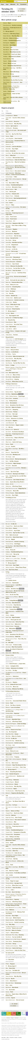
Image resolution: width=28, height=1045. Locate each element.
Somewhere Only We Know (14, 65)
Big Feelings (12, 326)
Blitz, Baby (12, 924)
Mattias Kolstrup (13, 396)
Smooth (24, 939)
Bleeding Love (16, 454)
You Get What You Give (17, 80)
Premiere (20, 394)
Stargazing (15, 409)
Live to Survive (12, 200)
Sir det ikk (12, 151)
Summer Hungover (14, 774)
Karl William (8, 354)
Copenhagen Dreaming (18, 848)
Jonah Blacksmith (10, 423)
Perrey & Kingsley (10, 493)
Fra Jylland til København (16, 649)
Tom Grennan (9, 479)
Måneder (12, 4)
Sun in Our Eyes (16, 892)
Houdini (13, 446)
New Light (15, 414)
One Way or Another (15, 705)
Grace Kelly (12, 968)
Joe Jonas (8, 647)
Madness (11, 909)
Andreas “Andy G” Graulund (12, 1017)
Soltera (12, 615)
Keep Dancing (17, 605)
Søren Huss (17, 807)
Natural (17, 782)
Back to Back (9, 398)
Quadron (8, 347)
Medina (7, 151)
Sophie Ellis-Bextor (10, 611)
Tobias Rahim (9, 221)
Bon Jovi (8, 524)
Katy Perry (8, 193)
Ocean (11, 202)
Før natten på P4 (10, 952)
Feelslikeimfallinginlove (15, 40)
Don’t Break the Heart (18, 479)
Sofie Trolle (8, 617)
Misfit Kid (17, 636)
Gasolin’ (7, 619)
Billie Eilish (5, 38)
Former (16, 306)
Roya (20, 907)
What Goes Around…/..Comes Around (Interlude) (15, 173)
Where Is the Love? (17, 928)
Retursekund (16, 257)
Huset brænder (18, 138)
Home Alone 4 (13, 980)
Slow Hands (15, 987)
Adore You (15, 850)
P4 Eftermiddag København (13, 691)
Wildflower (13, 289)
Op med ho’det (14, 238)
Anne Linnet (8, 972)
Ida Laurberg (14, 101)
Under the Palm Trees (20, 160)
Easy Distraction (16, 602)
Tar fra (14, 354)
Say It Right (16, 565)
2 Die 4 (12, 889)
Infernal (7, 266)
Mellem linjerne (17, 918)
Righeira (8, 811)
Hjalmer (7, 666)
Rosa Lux (8, 165)
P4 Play (7, 572)
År (18, 4)
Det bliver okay (15, 588)
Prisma (16, 596)
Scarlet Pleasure (7, 93)
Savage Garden (9, 873)
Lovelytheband (9, 115)
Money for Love (12, 63)
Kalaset (5, 63)
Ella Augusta (6, 42)
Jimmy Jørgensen (14, 82)
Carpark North (9, 832)
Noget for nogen (14, 881)
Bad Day (15, 858)
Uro (6, 427)
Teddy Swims (9, 334)
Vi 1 (14, 221)
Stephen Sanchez (10, 920)
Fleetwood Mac (9, 834)
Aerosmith (8, 225)
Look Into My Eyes (16, 146)
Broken (15, 115)
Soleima (7, 729)
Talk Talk (8, 738)
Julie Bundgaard (19, 339)
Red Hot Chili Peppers (11, 723)
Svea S (9, 76)
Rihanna (8, 707)
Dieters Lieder (9, 554)
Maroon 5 (8, 205)
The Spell (14, 360)
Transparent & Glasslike (20, 832)
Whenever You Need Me (16, 266)
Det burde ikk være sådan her (17, 280)
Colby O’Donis (19, 678)
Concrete (17, 626)
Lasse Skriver (9, 328)
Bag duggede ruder (14, 315)
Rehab (16, 784)
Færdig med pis (13, 400)
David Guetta (9, 753)
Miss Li (7, 155)
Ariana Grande (9, 591)
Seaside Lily (14, 295)
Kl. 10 (11, 484)
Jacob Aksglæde (9, 138)
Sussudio (14, 465)
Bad (16, 189)
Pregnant (12, 963)
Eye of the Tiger (15, 471)
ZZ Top (7, 684)
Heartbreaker (15, 582)
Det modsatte (13, 403)
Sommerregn (18, 983)
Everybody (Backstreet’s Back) (13, 839)
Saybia (4, 91)
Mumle (4, 76)
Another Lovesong (17, 25)
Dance (12, 313)
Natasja (7, 238)
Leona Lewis (9, 454)
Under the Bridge (21, 723)
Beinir (7, 461)
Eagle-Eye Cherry (10, 817)
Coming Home (13, 609)
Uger (7, 4)
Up (16, 423)
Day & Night (13, 45)
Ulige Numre (9, 676)
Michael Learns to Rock (11, 639)
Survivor (8, 471)
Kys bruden (12, 989)
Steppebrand (14, 244)
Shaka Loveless (9, 757)
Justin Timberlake (10, 173)
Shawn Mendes (7, 36)
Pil (3, 31)
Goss (7, 202)
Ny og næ (12, 549)
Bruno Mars (6, 68)
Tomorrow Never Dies (17, 282)
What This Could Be (17, 647)
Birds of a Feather (14, 38)
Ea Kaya (8, 210)
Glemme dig (18, 740)
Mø (6, 200)
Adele (7, 836)
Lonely (11, 875)
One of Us (16, 824)
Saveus (5, 23)
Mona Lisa (15, 686)
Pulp (7, 182)
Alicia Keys (8, 994)
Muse (7, 909)
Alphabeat (8, 360)
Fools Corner (11, 91)
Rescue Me (16, 490)
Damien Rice (9, 700)
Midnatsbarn (12, 628)
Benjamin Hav (21, 726)
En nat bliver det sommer (18, 153)
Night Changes (17, 463)
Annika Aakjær (9, 176)
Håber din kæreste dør (18, 356)
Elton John (8, 272)
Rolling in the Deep (14, 836)
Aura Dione (6, 52)
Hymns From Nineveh (11, 861)
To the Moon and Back (20, 873)
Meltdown (14, 231)
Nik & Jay (8, 539)
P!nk (13, 934)
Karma (14, 556)
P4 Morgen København (11, 384)
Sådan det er (18, 624)
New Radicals (6, 80)
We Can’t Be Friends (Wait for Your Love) (15, 591)
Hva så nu (16, 121)
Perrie (7, 594)
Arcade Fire (8, 286)
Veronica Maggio (10, 747)
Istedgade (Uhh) (15, 666)
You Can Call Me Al (17, 937)
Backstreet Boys (9, 437)
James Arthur (9, 532)
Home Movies (9, 717)
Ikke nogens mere (13, 372)
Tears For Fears (9, 140)
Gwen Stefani (9, 941)
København (16, 676)
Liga (7, 795)
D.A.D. (7, 980)
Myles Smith (8, 409)
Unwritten (18, 261)
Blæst (7, 600)
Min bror (11, 427)
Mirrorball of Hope (16, 187)
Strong (12, 74)
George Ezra (9, 537)
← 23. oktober (21, 9)
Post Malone (9, 709)
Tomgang (16, 757)
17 (12, 144)
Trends (4, 1013)
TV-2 (7, 315)
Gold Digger (17, 543)
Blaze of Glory (16, 374)
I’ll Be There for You (20, 791)
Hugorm (5, 61)
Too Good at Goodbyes (18, 431)
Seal (7, 569)
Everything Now (16, 286)
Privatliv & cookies (14, 1037)
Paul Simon (8, 937)
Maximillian (6, 45)
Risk (13, 58)
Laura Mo (8, 244)
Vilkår (7, 1037)
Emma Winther (9, 121)
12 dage (12, 365)
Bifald (7, 535)
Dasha (7, 482)
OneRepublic (9, 128)
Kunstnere (23, 4)
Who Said (10, 642)
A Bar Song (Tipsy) (14, 33)
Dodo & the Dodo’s (10, 425)
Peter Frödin (6, 82)
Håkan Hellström (22, 747)
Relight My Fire (22, 488)
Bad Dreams (16, 607)
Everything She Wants (16, 771)
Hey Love (13, 347)
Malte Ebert (6, 27)
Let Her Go (14, 249)
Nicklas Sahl (8, 317)
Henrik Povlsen (13, 663)
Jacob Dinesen (9, 236)
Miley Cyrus (6, 71)
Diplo (9, 892)
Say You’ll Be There (17, 134)
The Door (15, 334)
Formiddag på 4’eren (11, 497)
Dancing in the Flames (18, 473)
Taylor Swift (6, 97)
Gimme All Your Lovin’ (16, 684)
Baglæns (12, 42)
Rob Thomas (17, 939)
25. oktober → (21, 11)
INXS (7, 870)
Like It (14, 328)
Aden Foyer (8, 970)
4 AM (12, 210)
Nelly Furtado (9, 565)
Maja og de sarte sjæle (11, 130)
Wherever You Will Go (17, 689)
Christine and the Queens (12, 946)
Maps (12, 205)
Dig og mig (16, 554)
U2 (6, 320)
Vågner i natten (20, 425)
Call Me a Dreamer (14, 461)
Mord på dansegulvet (20, 459)
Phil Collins (8, 465)
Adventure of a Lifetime (15, 56)
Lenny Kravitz (9, 439)
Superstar (16, 713)
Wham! (7, 771)
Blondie (7, 705)
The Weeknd (9, 473)
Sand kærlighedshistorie (20, 198)
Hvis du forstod (20, 1000)
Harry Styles (8, 850)
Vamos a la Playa (15, 811)
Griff (17, 253)
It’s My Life (14, 524)
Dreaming (21, 934)
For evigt (23, 558)
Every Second (16, 377)
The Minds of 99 (9, 853)
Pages (14, 247)
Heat (16, 560)
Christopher (8, 253)
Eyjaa (7, 326)
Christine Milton (9, 713)
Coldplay (5, 40)
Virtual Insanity (16, 309)
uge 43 (19, 16)
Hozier (7, 291)
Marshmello (8, 934)
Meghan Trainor (9, 196)
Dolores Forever (9, 626)
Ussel (4, 101)
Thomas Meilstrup (10, 636)
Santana (8, 939)
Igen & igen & (14, 126)
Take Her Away (17, 236)
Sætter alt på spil (13, 535)
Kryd (7, 372)
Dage (2, 4)
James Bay (8, 242)
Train (7, 293)
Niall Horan (8, 231)
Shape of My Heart (19, 437)
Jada (7, 875)
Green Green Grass (18, 537)
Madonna (8, 352)
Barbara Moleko (9, 392)
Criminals (16, 196)
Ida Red (7, 289)
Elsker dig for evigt (15, 304)
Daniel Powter (9, 858)
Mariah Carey (9, 411)
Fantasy (15, 411)
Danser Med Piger (10, 740)
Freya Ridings (9, 779)
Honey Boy (12, 89)
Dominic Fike (9, 686)
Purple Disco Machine (21, 367)
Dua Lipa (14, 272)
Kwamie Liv (8, 144)
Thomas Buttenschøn (11, 776)
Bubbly (15, 302)
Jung (7, 400)
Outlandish (8, 146)
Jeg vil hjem (17, 530)
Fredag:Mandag (13, 600)
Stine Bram (11, 959)
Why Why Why (15, 36)
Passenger (8, 249)
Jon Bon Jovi (9, 374)
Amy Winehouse (9, 784)
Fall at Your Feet (20, 622)
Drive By (11, 293)
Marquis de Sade (17, 972)
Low (11, 47)
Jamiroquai (8, 309)
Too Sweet (12, 291)
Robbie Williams (9, 899)
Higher (15, 788)
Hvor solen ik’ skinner (20, 171)
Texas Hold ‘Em (15, 452)
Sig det (13, 997)
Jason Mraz (8, 805)
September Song (16, 719)
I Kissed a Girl (15, 193)
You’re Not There (18, 324)
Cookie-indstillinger (5, 1039)
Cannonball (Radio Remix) (19, 700)
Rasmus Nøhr (9, 257)
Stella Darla (8, 582)
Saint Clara (8, 468)
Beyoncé (8, 452)
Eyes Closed (15, 264)
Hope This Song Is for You (19, 765)
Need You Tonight (13, 870)
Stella (7, 396)
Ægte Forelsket (16, 617)
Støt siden (3, 1037)
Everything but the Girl (11, 912)
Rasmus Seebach (10, 459)
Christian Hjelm (9, 297)
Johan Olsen (17, 558)
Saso (7, 628)
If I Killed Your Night (18, 317)
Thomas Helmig (9, 276)
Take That (8, 488)
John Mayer (8, 414)
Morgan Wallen (19, 709)
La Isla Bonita (14, 352)
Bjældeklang (14, 394)
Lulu (16, 488)
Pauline (7, 549)
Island (11, 842)
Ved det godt (12, 191)
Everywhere (17, 834)
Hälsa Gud (12, 155)
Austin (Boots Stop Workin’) (17, 482)
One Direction (9, 463)
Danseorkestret (9, 233)
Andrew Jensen (12, 580)
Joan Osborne (9, 824)
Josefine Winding (10, 167)
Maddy (7, 842)
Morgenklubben (10, 337)
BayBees (8, 295)
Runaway (15, 128)
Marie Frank (8, 223)
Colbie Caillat (9, 302)
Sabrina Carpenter (10, 567)
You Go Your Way (14, 594)
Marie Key (8, 762)
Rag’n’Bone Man (10, 162)
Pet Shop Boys (9, 546)
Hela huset (9, 748)
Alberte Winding (18, 165)
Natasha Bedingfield (10, 261)
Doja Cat (8, 978)
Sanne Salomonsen (10, 1000)
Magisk (13, 539)
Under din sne (18, 853)
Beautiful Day (11, 320)
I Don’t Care (23, 767)
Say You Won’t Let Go (18, 532)
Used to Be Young (14, 71)
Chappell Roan (6, 54)
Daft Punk (19, 672)
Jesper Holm (22, 663)
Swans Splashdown (20, 493)
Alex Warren (6, 49)
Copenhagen (21, 396)
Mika (7, 968)
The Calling (8, 689)
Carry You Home (14, 49)
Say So (12, 978)
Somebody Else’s (17, 941)
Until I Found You (19, 920)
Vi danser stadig (17, 644)
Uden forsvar (15, 762)
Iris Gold (8, 313)
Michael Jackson (10, 189)
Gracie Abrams (6, 58)
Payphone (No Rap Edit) (17, 793)
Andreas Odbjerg (10, 331)
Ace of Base (8, 670)
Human (16, 734)
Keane (4, 65)
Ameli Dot (8, 815)
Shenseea (5, 89)
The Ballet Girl (16, 970)
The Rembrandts (10, 791)
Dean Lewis (12, 622)
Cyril (7, 622)
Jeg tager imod (18, 883)
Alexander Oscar (10, 624)
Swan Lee (8, 282)
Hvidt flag (8, 727)
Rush (9, 23)
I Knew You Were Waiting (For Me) (16, 904)
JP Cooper (8, 719)
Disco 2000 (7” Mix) (14, 182)
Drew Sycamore (7, 25)
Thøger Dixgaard (10, 306)
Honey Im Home (12, 61)
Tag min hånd (17, 392)
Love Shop (8, 153)
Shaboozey (6, 33)
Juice (10, 985)
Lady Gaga (12, 68)
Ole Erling (8, 394)
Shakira (7, 615)
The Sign (15, 670)
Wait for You (16, 653)
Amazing (16, 379)
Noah (7, 191)
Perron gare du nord (16, 619)
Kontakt (20, 1037)
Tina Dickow (8, 157)
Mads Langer (9, 416)
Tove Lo (7, 889)
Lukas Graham (9, 324)
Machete (13, 815)
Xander (7, 280)
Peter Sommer (9, 198)
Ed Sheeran (8, 264)
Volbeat (7, 558)
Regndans (16, 233)
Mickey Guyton (20, 715)
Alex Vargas (6, 47)
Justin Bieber (16, 767)
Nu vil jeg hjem (13, 731)
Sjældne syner (17, 297)
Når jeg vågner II (10, 31)
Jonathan (15, 398)
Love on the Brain (15, 707)
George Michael (9, 379)
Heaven (15, 528)
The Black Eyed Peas (11, 926)
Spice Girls (8, 134)
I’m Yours (14, 805)
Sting (16, 934)
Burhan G (8, 251)
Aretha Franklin (9, 903)
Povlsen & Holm (10, 655)
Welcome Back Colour (18, 157)
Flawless (15, 416)
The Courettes (9, 605)
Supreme (16, 899)
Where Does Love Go (15, 52)
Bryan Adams (9, 528)
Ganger (7, 304)
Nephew (8, 126)
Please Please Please (21, 567)
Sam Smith (8, 431)
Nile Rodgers (15, 87)
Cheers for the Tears (16, 729)
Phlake (7, 963)
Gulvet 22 (16, 429)
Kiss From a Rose (13, 569)
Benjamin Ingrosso (7, 86)
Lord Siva (18, 468)
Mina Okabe (6, 74)
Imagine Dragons (10, 782)
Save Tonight (18, 817)
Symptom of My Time (18, 223)
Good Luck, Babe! (16, 54)
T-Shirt (15, 176)
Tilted (20, 946)
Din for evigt (14, 251)
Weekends (16, 779)
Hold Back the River (17, 242)
